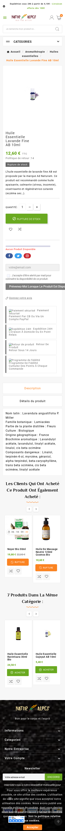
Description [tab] (32, 388)
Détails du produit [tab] (33, 401)
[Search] (57, 29)
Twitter (18, 255)
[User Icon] (52, 17)
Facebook (9, 255)
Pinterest (27, 255)
